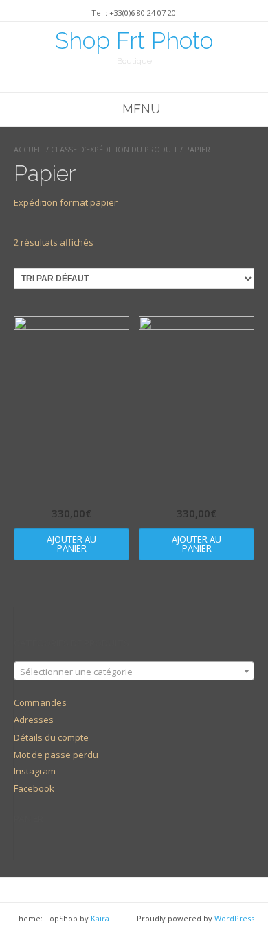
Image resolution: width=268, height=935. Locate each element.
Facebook (34, 788)
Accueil (29, 149)
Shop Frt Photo (134, 40)
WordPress (234, 918)
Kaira (100, 918)
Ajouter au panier (71, 543)
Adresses (34, 719)
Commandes (40, 702)
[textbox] (134, 671)
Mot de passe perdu (56, 754)
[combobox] (134, 670)
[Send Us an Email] (138, 80)
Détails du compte (51, 737)
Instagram (35, 771)
